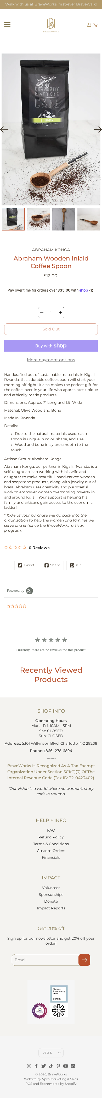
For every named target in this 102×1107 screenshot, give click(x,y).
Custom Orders (51, 850)
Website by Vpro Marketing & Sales (51, 1079)
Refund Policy (51, 837)
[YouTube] (65, 1066)
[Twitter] (43, 1066)
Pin (79, 565)
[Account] (89, 25)
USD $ (47, 1053)
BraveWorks (57, 1074)
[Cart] (96, 25)
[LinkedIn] (73, 1066)
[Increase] (60, 312)
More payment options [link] (51, 359)
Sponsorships (51, 894)
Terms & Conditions (51, 844)
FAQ (51, 830)
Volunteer (51, 887)
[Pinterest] (58, 1066)
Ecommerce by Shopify (58, 1084)
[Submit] (84, 960)
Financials (51, 857)
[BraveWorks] (51, 25)
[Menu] (7, 24)
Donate (51, 901)
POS (28, 1084)
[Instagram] (29, 1066)
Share (55, 565)
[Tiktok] (51, 1066)
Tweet (29, 565)
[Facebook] (36, 1066)
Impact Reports (51, 908)
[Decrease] (42, 312)
